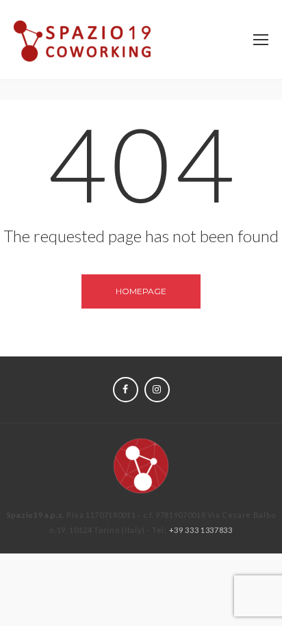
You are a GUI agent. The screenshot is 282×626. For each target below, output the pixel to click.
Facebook (125, 389)
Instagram (157, 389)
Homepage (141, 291)
